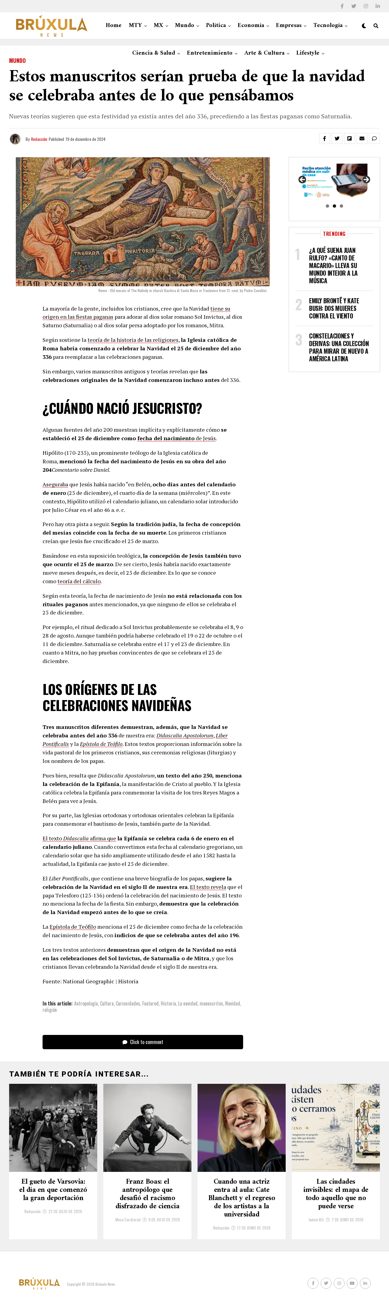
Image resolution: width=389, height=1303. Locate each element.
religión (50, 1009)
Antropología (86, 1003)
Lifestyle (307, 53)
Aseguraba (55, 484)
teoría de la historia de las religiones (133, 339)
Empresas (288, 25)
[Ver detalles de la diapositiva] (334, 182)
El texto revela (208, 886)
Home (114, 25)
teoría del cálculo (79, 581)
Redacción (39, 139)
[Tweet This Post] (337, 138)
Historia (168, 1003)
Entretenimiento (209, 53)
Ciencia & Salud (153, 53)
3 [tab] (341, 206)
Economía (251, 25)
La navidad (188, 1003)
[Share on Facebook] (324, 138)
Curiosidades (128, 1003)
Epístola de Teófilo (73, 926)
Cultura (107, 1003)
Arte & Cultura (264, 53)
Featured (150, 1003)
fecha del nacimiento (165, 438)
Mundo (184, 25)
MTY (135, 25)
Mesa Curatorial (127, 1219)
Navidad (232, 1003)
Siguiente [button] (365, 180)
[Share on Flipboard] (349, 138)
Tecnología (328, 25)
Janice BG (316, 1219)
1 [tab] (327, 206)
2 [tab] (334, 206)
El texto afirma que (79, 838)
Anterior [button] (302, 180)
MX (158, 25)
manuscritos (211, 1003)
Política (216, 25)
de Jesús (205, 438)
